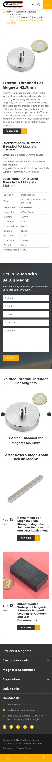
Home (9, 12)
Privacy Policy (24, 748)
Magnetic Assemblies (19, 669)
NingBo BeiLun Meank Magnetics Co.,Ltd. (21, 741)
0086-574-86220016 (17, 704)
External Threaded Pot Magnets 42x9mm (24, 21)
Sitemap (7, 748)
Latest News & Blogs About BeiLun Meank (26, 457)
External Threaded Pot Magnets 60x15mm (26, 441)
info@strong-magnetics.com (22, 710)
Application (11, 679)
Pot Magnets (16, 14)
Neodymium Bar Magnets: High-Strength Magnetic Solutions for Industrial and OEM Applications (33, 524)
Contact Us (11, 698)
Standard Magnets (26, 12)
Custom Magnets (16, 660)
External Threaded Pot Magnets (26, 17)
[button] (3, 414)
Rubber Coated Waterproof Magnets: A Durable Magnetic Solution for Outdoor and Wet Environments (32, 612)
